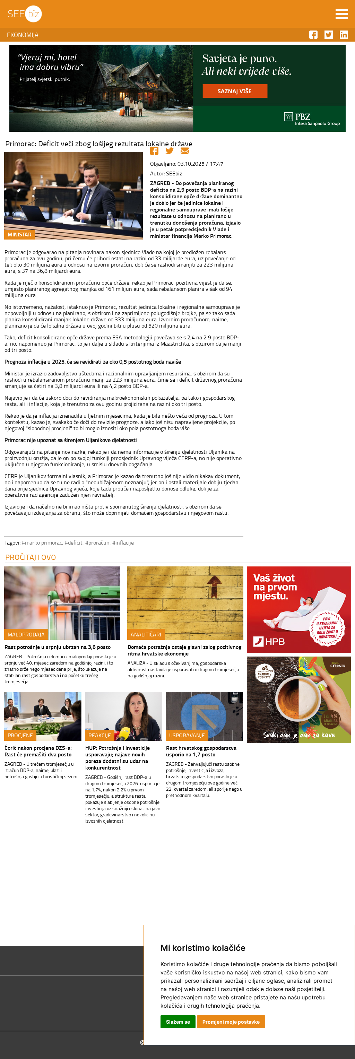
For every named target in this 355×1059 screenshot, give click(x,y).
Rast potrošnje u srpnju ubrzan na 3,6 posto (58, 647)
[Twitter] (169, 151)
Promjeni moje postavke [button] (231, 1022)
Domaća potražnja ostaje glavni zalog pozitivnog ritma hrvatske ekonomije (184, 650)
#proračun (97, 542)
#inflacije (123, 542)
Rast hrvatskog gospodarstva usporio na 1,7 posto (201, 751)
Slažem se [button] (178, 1022)
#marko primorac (42, 542)
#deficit (74, 542)
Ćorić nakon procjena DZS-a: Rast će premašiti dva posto (38, 751)
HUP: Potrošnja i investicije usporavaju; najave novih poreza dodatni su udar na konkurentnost (117, 757)
